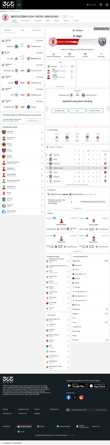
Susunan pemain (69, 56)
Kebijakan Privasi (23, 409)
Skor (19, 5)
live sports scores (7, 442)
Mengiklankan (54, 409)
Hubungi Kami (7, 413)
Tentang (5, 409)
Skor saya (92, 5)
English (42, 426)
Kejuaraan (79, 30)
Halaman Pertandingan (54, 56)
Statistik (85, 56)
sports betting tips (17, 442)
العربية (22, 431)
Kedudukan (101, 56)
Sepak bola (3, 11)
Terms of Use (22, 413)
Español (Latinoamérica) (84, 426)
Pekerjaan (37, 413)
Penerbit (36, 409)
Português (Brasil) (65, 426)
